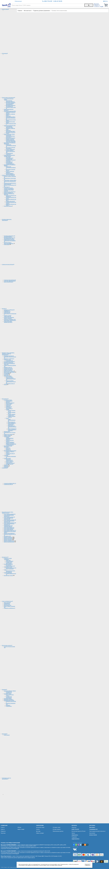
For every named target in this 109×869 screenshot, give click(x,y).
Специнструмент (7, 458)
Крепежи (8, 705)
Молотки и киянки (10, 402)
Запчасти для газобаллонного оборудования (10, 184)
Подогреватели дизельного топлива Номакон (9, 156)
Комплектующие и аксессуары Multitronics (8, 243)
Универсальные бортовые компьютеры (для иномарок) (10, 240)
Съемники (6, 455)
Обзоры (19, 827)
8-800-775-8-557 (48, 1)
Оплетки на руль (8, 368)
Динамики (7, 310)
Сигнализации (9, 360)
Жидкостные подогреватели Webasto (11, 167)
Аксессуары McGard (8, 281)
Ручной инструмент (8, 399)
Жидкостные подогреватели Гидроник (11, 145)
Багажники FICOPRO (8, 699)
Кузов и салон (9, 462)
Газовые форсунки (10, 201)
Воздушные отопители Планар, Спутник (10, 138)
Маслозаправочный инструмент (8, 446)
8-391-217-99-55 (57, 1)
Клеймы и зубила (10, 451)
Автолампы (7, 536)
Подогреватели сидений (9, 361)
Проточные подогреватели (9, 161)
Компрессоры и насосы (9, 371)
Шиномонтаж (7, 431)
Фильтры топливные (8, 537)
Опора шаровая (9, 561)
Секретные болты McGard (10, 279)
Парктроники (6, 244)
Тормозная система (10, 463)
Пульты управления (10, 149)
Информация (18, 1)
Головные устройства (9, 309)
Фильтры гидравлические (9, 540)
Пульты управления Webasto (10, 172)
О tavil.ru (3, 827)
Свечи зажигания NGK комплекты (8, 518)
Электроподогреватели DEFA (10, 111)
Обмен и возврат (40, 833)
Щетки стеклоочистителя (9, 541)
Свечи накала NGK (8, 529)
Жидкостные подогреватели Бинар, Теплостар (10, 136)
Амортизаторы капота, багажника (10, 571)
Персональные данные (58, 831)
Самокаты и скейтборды (9, 608)
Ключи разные (11, 421)
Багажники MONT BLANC (9, 700)
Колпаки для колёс (8, 369)
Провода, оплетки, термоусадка (7, 316)
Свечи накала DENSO (9, 528)
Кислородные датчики (8, 575)
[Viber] (78, 845)
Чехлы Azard (9, 376)
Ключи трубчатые (12, 428)
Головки (7, 409)
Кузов (5, 569)
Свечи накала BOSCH (9, 527)
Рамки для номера (8, 370)
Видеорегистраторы (9, 355)
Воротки (8, 401)
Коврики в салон (8, 367)
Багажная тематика (8, 362)
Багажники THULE (7, 693)
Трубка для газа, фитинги (9, 191)
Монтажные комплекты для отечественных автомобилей (10, 103)
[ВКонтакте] (74, 845)
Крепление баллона (8, 206)
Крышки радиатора (10, 565)
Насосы (8, 448)
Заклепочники (9, 400)
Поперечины (9, 706)
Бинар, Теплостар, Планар (9, 134)
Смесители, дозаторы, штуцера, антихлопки (9, 188)
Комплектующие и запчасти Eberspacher (10, 151)
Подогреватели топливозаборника (10, 163)
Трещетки (8, 405)
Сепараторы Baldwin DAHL (10, 483)
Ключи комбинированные (11, 420)
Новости (3, 829)
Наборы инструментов (8, 434)
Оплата (38, 829)
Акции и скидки (21, 829)
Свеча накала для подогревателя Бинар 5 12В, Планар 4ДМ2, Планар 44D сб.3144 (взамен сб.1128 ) (39, 856)
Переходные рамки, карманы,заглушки (8, 322)
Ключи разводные (12, 422)
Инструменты (7, 605)
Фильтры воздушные (8, 538)
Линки (8, 560)
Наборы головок (7, 435)
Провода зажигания (8, 572)
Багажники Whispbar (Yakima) (10, 690)
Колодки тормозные (11, 567)
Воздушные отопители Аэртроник (10, 148)
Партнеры (3, 833)
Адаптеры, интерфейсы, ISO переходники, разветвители (10, 320)
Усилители (7, 312)
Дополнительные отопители (9, 154)
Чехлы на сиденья (7, 375)
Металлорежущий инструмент (10, 450)
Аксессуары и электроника (9, 372)
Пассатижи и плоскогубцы (9, 408)
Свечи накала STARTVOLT (10, 530)
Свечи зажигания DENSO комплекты (9, 521)
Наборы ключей (7, 436)
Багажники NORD (8, 698)
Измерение (6, 465)
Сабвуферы (7, 311)
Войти (106, 1)
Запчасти (7, 604)
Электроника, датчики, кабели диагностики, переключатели (10, 181)
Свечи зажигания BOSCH (10, 522)
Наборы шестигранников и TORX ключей (11, 444)
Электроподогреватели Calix (9, 125)
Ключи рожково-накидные (11, 424)
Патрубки (8, 564)
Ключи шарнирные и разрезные (12, 430)
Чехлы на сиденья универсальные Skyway (11, 381)
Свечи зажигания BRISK (9, 514)
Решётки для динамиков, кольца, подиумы (9, 318)
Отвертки (8, 404)
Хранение (6, 466)
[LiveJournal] (87, 845)
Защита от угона (7, 359)
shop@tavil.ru (75, 835)
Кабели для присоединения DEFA (10, 116)
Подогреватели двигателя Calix (9, 127)
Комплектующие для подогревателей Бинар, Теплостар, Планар (10, 140)
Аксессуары (7, 602)
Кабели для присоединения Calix (10, 131)
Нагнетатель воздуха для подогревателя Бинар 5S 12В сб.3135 (35, 851)
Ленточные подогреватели (9, 157)
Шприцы (8, 449)
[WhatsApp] (76, 845)
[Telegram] (81, 845)
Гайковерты (9, 406)
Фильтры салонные (8, 539)
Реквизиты (3, 831)
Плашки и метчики (10, 453)
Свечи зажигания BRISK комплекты (9, 516)
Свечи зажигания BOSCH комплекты (9, 524)
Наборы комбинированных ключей (9, 438)
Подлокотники (7, 373)
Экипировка (7, 603)
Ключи (7, 418)
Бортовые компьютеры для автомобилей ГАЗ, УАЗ (9, 238)
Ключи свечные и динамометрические (12, 426)
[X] (83, 845)
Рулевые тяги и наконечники (9, 563)
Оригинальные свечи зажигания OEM (8, 526)
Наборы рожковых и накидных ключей (10, 442)
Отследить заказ (56, 827)
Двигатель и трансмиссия (9, 460)
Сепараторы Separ (8, 484)
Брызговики (6, 374)
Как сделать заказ (40, 827)
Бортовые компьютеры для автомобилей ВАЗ (9, 236)
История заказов (56, 829)
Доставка (38, 831)
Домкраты (6, 464)
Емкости (8, 447)
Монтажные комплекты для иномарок (10, 106)
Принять (87, 865)
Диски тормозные (10, 568)
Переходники (9, 403)
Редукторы (7, 186)
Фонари (5, 384)
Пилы (7, 452)
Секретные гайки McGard (9, 280)
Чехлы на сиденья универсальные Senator (11, 378)
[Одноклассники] (85, 845)
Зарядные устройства (9, 358)
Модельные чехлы (10, 383)
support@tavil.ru (75, 838)
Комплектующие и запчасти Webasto (10, 174)
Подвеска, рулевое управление (8, 559)
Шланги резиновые (8, 192)
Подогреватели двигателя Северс (10, 101)
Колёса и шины (9, 461)
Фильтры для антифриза (9, 533)
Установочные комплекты (9, 692)
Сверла (8, 454)
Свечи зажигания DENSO (10, 519)
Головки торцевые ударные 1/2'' (11, 415)
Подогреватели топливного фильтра (10, 159)
